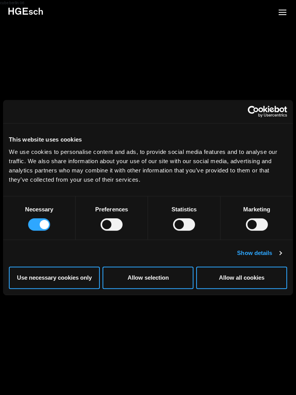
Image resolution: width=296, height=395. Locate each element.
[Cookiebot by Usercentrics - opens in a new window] (253, 111)
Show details (254, 253)
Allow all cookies (241, 277)
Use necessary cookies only (54, 277)
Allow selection (148, 277)
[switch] (112, 224)
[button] (282, 13)
